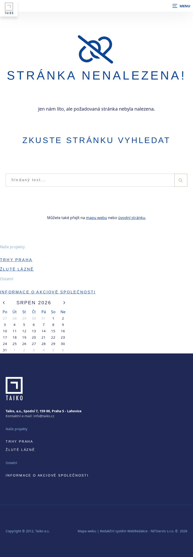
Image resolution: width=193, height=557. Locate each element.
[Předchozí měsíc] (4, 302)
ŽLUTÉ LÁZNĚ (17, 269)
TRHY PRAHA (16, 260)
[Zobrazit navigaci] (181, 6)
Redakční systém (113, 531)
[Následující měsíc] (64, 302)
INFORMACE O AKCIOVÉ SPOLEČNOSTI (48, 292)
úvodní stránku (131, 217)
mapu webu (96, 217)
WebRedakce (137, 531)
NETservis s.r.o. (162, 531)
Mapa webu (87, 531)
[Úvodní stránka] (9, 8)
